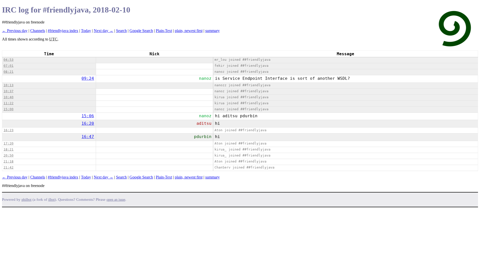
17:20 (9, 143)
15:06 (88, 116)
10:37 (9, 91)
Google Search (141, 30)
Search (121, 30)
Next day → (103, 30)
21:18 (9, 161)
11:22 (9, 103)
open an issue (115, 200)
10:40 (9, 97)
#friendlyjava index (63, 30)
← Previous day (15, 30)
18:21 (9, 149)
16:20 (88, 123)
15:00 (9, 109)
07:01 (9, 66)
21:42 (9, 167)
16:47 (88, 136)
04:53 (9, 60)
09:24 (88, 78)
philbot (27, 200)
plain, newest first (188, 30)
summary (212, 30)
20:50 (9, 155)
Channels (37, 30)
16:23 (9, 130)
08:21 (9, 72)
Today (86, 30)
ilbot (51, 200)
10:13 (9, 85)
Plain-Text (164, 30)
